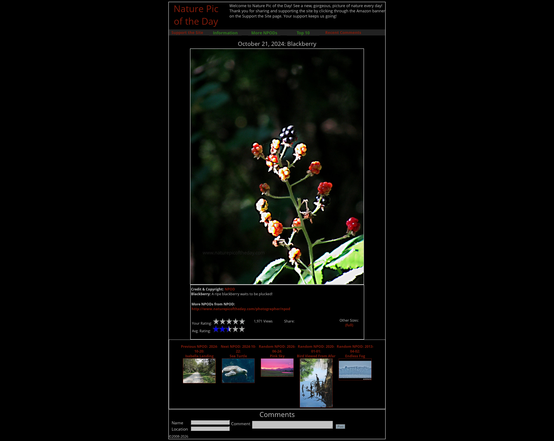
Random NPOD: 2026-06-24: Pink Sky (277, 351)
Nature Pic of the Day (196, 14)
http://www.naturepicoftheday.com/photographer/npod (241, 308)
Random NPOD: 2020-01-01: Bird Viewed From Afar (316, 351)
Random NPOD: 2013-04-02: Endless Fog (355, 351)
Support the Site (187, 32)
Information (225, 32)
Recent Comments (343, 32)
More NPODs (264, 32)
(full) (349, 325)
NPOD (230, 289)
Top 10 (303, 32)
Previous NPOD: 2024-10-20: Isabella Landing (199, 351)
